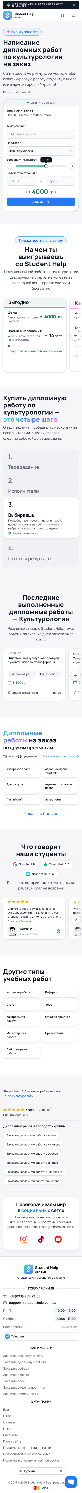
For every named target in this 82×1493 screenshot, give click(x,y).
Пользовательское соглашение (26, 1454)
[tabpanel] (41, 164)
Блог (6, 1410)
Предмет (13, 143)
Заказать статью (16, 1375)
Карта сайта (12, 1441)
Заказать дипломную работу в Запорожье (35, 1172)
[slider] (46, 166)
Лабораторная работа (17, 1051)
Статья (11, 1004)
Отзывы (9, 1422)
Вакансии (10, 1435)
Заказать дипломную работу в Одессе (32, 1153)
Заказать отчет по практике (24, 1387)
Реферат (51, 992)
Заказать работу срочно (21, 1394)
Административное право (58, 786)
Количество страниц (21, 173)
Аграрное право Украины (56, 770)
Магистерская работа (16, 1035)
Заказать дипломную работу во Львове (33, 1181)
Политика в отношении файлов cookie (31, 1460)
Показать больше (19, 921)
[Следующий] (75, 335)
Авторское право (18, 769)
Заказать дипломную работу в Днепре (32, 1162)
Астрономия (53, 799)
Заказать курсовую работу (23, 1356)
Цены (7, 1429)
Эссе (48, 1004)
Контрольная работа (16, 1019)
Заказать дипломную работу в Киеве (31, 1135)
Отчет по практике (57, 1017)
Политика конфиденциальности (27, 1448)
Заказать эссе (14, 1381)
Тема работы (15, 126)
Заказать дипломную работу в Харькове (33, 1144)
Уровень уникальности (22, 159)
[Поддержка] (62, 15)
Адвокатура (15, 784)
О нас (7, 1416)
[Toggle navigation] (73, 15)
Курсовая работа (18, 992)
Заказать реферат (17, 1368)
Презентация (54, 1033)
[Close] (73, 5)
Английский (14, 799)
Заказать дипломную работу (24, 1362)
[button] (9, 166)
